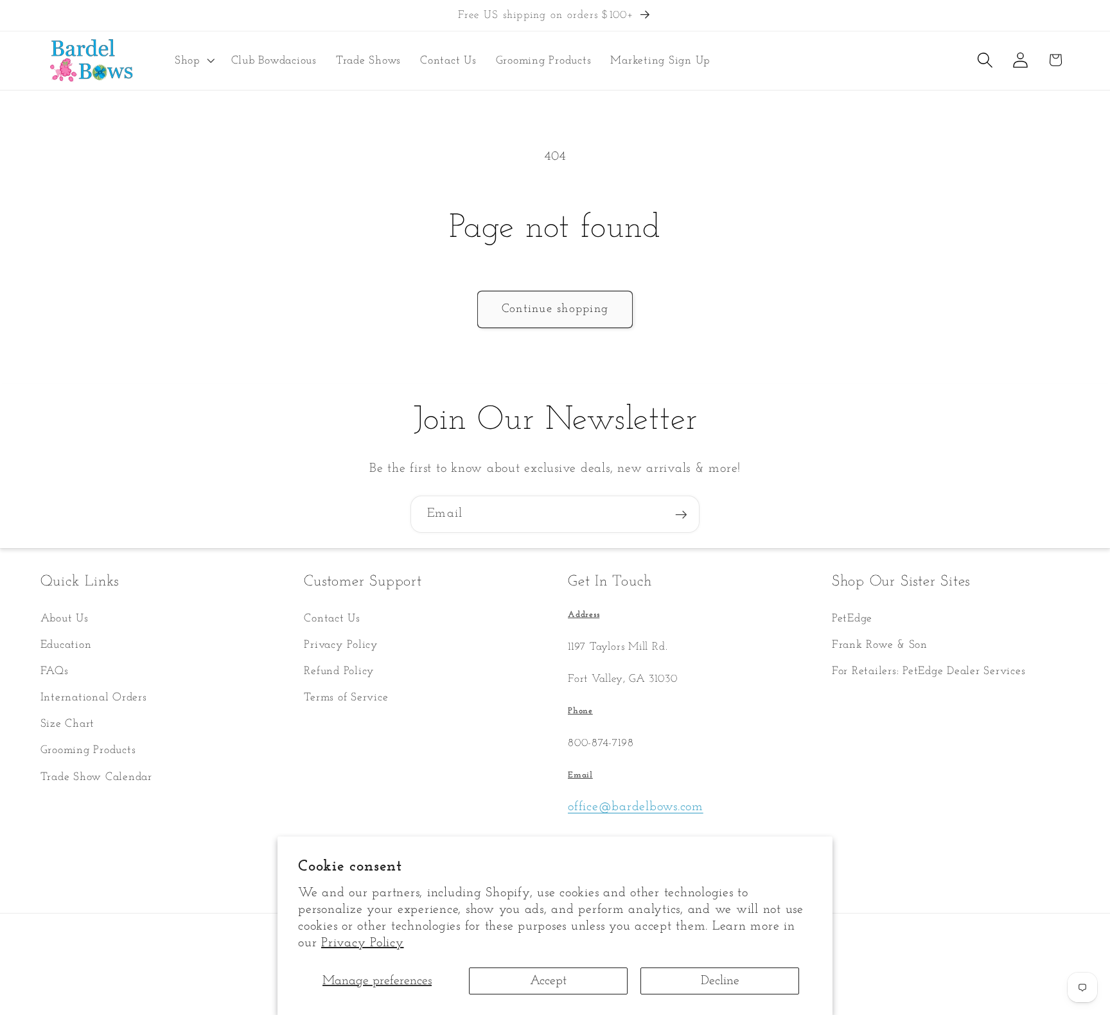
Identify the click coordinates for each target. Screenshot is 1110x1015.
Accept (548, 981)
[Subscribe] (681, 514)
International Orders (93, 697)
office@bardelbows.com (635, 807)
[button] (193, 60)
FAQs (54, 671)
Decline (720, 981)
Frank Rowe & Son (880, 644)
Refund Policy (339, 671)
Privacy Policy (362, 943)
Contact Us (332, 618)
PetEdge (852, 618)
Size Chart (67, 723)
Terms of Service (346, 697)
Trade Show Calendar (96, 777)
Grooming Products (88, 750)
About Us (64, 618)
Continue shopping (555, 309)
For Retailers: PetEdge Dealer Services (929, 671)
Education (66, 644)
